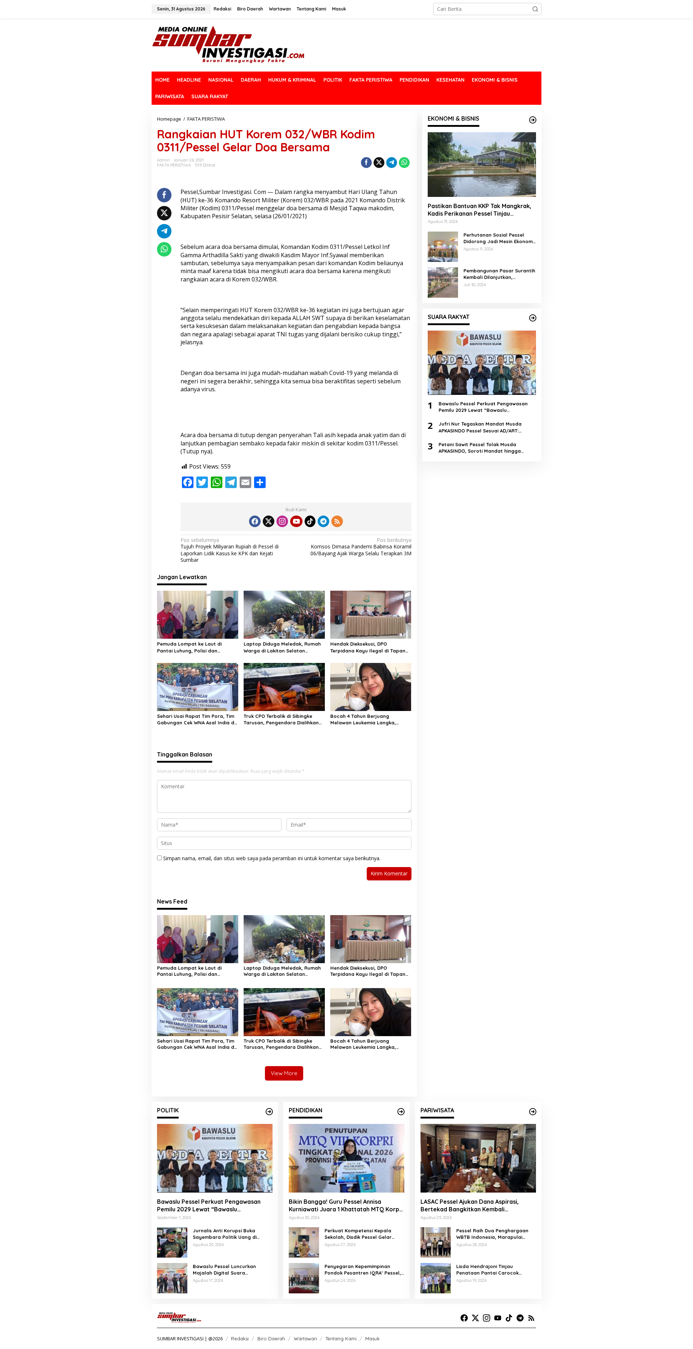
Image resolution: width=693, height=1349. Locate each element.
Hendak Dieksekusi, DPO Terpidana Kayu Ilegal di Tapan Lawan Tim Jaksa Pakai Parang (367, 647)
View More (284, 1073)
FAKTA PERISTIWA (174, 165)
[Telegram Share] (391, 162)
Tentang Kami (341, 1338)
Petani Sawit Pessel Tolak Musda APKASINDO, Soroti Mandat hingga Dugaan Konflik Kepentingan (480, 447)
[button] (535, 9)
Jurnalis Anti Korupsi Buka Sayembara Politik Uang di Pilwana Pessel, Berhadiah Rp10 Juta (231, 1234)
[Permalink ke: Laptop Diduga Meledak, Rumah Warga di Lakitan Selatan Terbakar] (284, 614)
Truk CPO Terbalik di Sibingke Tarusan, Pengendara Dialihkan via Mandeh (281, 719)
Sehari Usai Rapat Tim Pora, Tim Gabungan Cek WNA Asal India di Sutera (196, 719)
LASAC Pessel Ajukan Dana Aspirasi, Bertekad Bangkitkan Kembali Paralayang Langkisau (469, 1205)
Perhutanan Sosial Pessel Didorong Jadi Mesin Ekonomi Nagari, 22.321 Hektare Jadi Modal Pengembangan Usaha (499, 238)
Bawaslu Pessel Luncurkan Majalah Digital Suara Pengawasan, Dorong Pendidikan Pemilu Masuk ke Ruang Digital (232, 1269)
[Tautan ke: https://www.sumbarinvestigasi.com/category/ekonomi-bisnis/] (532, 120)
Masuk (372, 1338)
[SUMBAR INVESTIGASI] (229, 44)
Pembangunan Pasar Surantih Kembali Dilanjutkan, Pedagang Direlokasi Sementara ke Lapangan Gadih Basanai (499, 273)
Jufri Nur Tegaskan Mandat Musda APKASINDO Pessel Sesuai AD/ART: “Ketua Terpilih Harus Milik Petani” (480, 427)
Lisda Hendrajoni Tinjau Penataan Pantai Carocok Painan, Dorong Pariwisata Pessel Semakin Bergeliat (488, 1269)
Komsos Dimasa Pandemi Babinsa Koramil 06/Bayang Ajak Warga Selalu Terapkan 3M (360, 546)
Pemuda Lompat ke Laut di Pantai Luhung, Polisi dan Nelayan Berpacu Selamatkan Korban (193, 647)
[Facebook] (255, 521)
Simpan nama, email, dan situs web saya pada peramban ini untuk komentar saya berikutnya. (271, 858)
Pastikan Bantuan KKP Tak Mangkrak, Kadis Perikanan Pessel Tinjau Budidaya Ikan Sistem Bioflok (479, 209)
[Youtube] (296, 521)
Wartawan (305, 1338)
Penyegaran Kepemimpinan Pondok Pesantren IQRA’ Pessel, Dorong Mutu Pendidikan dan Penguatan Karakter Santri (362, 1269)
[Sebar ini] (366, 162)
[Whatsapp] (404, 162)
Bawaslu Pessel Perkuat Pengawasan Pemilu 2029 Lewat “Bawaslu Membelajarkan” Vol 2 (483, 406)
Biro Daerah (271, 1338)
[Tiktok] (310, 521)
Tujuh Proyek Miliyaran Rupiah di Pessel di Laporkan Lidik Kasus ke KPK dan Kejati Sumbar (229, 550)
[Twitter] (268, 521)
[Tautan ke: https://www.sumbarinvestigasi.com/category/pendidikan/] (401, 1111)
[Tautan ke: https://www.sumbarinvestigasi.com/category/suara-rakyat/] (532, 318)
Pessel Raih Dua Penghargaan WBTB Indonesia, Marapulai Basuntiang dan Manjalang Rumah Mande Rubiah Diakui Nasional (492, 1234)
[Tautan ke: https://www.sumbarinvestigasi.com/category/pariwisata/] (532, 1111)
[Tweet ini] (379, 162)
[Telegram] (323, 521)
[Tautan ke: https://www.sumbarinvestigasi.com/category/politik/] (269, 1111)
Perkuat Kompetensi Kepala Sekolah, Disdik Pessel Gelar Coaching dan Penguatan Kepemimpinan (358, 1234)
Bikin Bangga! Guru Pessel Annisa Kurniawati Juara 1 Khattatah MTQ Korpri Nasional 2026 (346, 1205)
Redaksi (240, 1338)
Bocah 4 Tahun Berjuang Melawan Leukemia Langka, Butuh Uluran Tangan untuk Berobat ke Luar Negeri (363, 719)
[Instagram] (282, 521)
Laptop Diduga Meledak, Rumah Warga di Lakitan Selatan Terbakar (282, 647)
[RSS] (337, 521)
